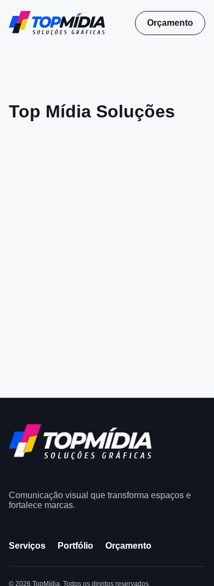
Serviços (27, 545)
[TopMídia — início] (57, 23)
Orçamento (170, 22)
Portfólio (75, 545)
